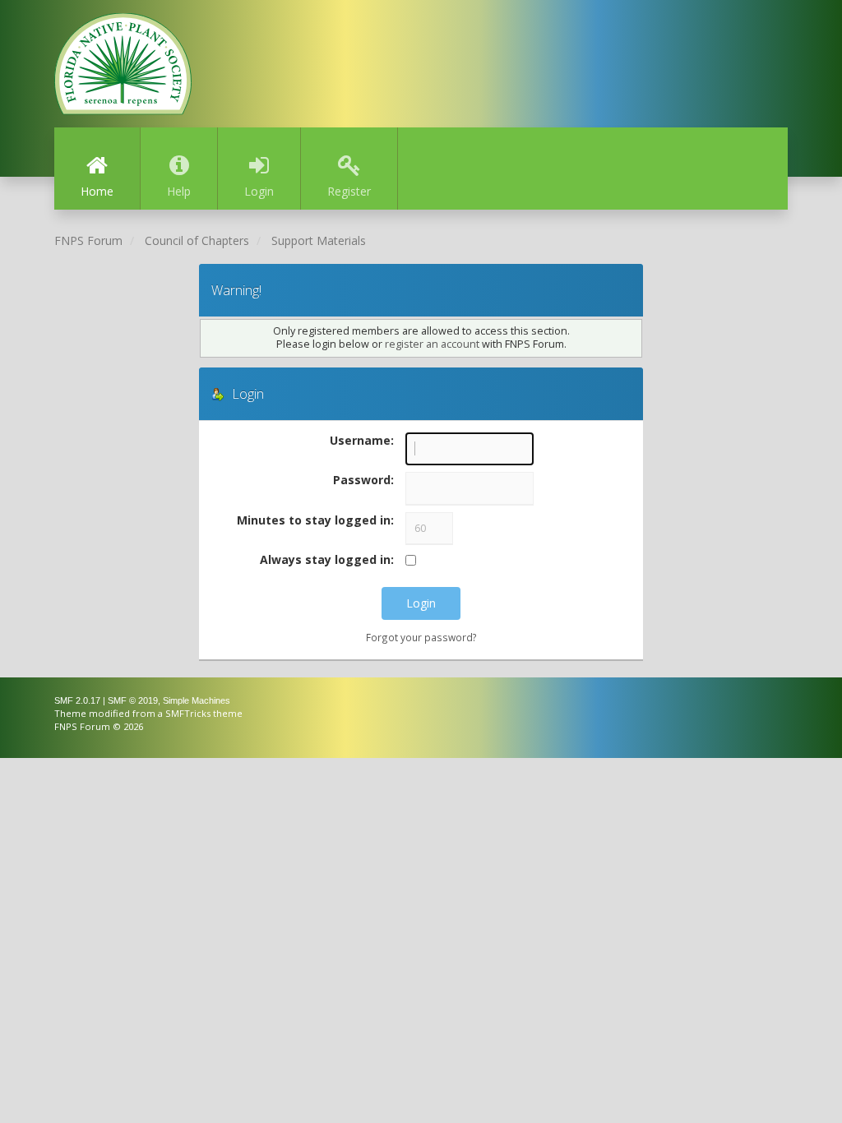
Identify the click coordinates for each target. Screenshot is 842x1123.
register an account (432, 344)
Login (259, 191)
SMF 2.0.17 (77, 700)
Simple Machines (196, 700)
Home (97, 191)
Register (349, 191)
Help (179, 191)
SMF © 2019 (133, 700)
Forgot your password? (421, 637)
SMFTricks (187, 713)
